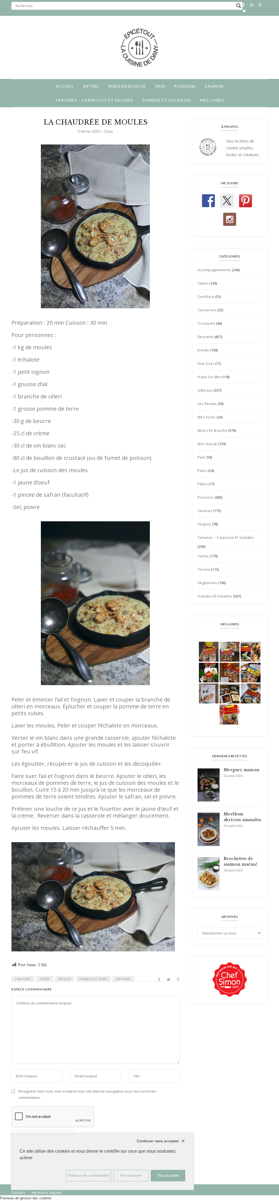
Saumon (214, 86)
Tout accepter (168, 1175)
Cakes (203, 283)
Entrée (91, 86)
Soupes (204, 524)
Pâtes (203, 483)
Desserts (206, 336)
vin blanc (123, 979)
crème (45, 979)
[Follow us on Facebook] (208, 200)
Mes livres (212, 100)
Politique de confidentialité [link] (88, 1175)
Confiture (206, 296)
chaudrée (23, 979)
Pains (203, 470)
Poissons (185, 86)
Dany (109, 131)
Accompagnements (214, 269)
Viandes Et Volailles (166, 100)
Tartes (203, 556)
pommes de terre (93, 979)
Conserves (207, 309)
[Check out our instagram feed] (229, 219)
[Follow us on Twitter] (226, 200)
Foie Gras (206, 363)
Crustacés (207, 323)
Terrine (204, 569)
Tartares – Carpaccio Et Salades (94, 100)
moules (64, 979)
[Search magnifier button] (238, 6)
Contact (18, 1192)
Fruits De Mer (209, 376)
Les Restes (207, 403)
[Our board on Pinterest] (245, 200)
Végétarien (207, 582)
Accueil (65, 86)
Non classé (207, 443)
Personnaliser (131, 1175)
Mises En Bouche (127, 86)
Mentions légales (47, 1192)
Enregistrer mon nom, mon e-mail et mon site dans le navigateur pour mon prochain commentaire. (87, 1094)
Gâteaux (205, 390)
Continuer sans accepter (158, 1141)
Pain (160, 86)
